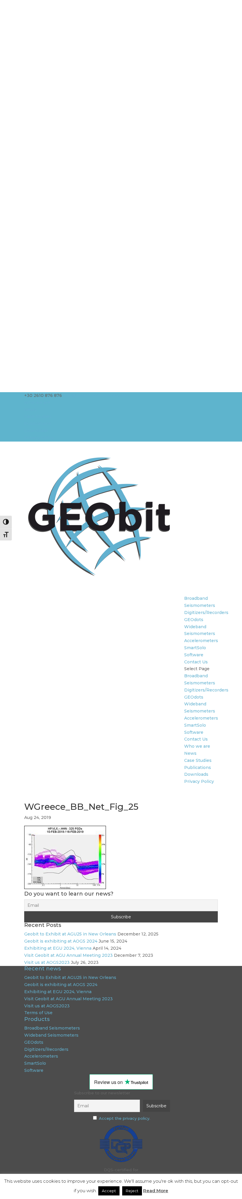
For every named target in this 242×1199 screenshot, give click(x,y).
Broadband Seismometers (52, 1028)
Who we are (37, 402)
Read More (155, 1190)
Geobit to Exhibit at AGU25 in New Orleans (70, 934)
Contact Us (196, 662)
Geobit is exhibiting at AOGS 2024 (60, 941)
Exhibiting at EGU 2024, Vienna (57, 948)
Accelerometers (201, 640)
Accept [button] (109, 1190)
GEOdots (193, 619)
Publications (37, 423)
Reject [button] (132, 1190)
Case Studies (38, 416)
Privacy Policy (39, 437)
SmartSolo (195, 647)
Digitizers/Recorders (206, 612)
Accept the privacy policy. (124, 1118)
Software (193, 654)
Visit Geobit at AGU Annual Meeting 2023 (68, 955)
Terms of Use (38, 1012)
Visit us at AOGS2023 (47, 962)
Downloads (36, 430)
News (30, 409)
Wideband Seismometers (51, 1035)
